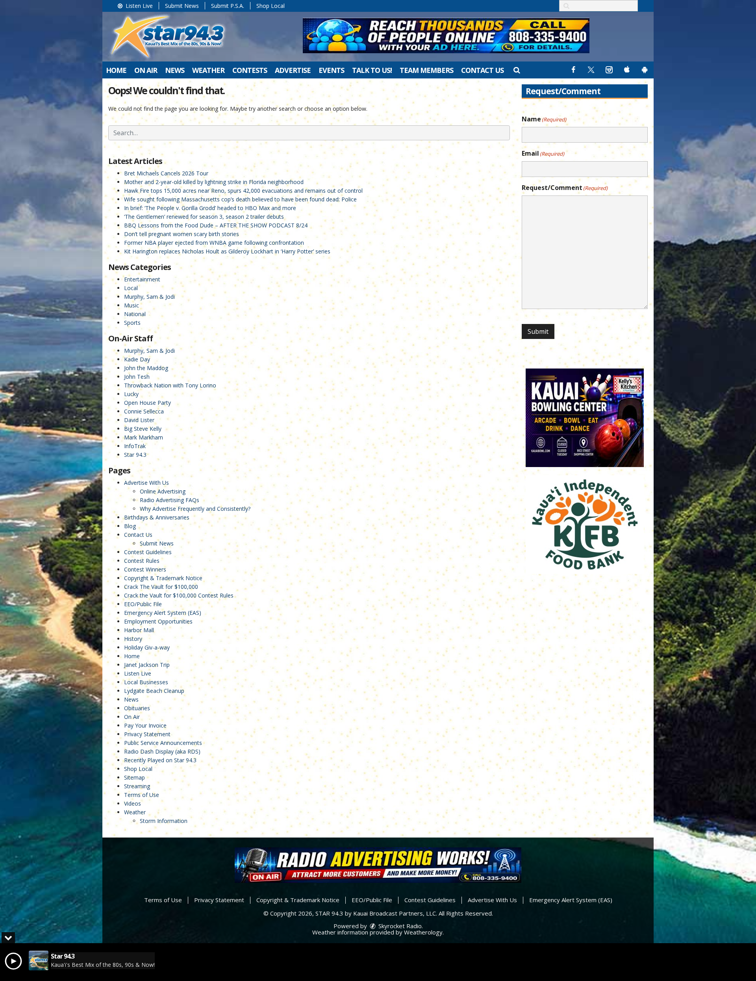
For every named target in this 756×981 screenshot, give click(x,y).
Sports (132, 322)
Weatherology (423, 932)
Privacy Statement (147, 734)
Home (116, 70)
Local (131, 288)
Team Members (426, 70)
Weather (208, 70)
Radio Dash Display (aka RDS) (162, 751)
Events (331, 70)
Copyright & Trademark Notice (163, 578)
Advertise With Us (146, 482)
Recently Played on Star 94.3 (160, 760)
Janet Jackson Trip (147, 664)
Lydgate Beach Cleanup (154, 690)
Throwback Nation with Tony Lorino (170, 385)
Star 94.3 (135, 454)
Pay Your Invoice (145, 725)
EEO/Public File (143, 604)
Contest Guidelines (148, 552)
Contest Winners (145, 569)
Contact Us (482, 70)
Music (131, 305)
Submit (538, 331)
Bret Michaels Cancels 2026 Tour (166, 173)
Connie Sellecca (144, 411)
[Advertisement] (446, 35)
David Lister (139, 420)
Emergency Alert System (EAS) (162, 612)
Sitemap (134, 777)
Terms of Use (141, 795)
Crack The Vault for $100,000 (161, 586)
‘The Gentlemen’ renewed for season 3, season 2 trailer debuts (204, 216)
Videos (132, 803)
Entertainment (142, 279)
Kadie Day (137, 359)
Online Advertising (162, 491)
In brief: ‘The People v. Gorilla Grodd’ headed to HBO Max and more (210, 208)
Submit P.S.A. (227, 5)
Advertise (293, 70)
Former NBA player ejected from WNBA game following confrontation (214, 242)
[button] (516, 69)
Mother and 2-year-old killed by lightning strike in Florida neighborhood (214, 182)
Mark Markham (143, 437)
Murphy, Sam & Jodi (149, 296)
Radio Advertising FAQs (169, 500)
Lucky (131, 394)
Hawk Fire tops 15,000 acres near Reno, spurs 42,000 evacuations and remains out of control (243, 190)
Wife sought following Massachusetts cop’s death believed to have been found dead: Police (240, 199)
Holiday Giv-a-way (147, 647)
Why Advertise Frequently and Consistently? (195, 508)
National (135, 314)
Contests (249, 70)
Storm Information (163, 821)
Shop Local (270, 5)
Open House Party (147, 402)
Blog (130, 526)
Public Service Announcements (163, 742)
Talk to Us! (372, 70)
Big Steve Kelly (142, 428)
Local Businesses (146, 682)
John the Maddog (146, 368)
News (174, 70)
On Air (145, 70)
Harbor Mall (139, 630)
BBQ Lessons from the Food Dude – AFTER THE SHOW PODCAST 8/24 (216, 225)
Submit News (182, 5)
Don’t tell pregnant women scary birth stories (181, 234)
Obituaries (137, 708)
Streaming (137, 786)
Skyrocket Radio (399, 926)
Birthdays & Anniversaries (156, 517)
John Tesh (137, 376)
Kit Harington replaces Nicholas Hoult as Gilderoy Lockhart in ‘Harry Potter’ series (227, 251)
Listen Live (138, 5)
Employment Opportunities (158, 621)
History (133, 638)
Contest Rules (141, 560)
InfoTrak (135, 446)
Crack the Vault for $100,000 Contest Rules (178, 595)
